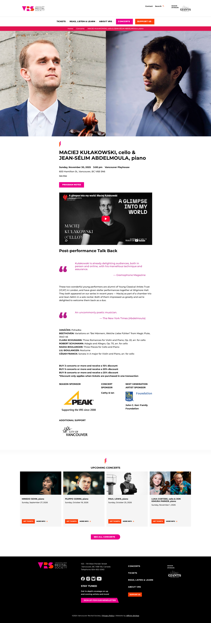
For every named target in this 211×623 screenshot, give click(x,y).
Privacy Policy (108, 616)
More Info (40, 521)
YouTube (99, 579)
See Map (63, 176)
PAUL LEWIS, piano (118, 499)
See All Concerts (104, 537)
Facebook (83, 579)
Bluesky (93, 579)
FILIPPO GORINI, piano (76, 499)
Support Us (135, 594)
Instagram (88, 579)
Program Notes (71, 184)
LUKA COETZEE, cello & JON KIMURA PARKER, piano (166, 500)
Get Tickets (28, 521)
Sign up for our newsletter (100, 600)
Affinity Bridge (132, 616)
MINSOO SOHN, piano (33, 499)
